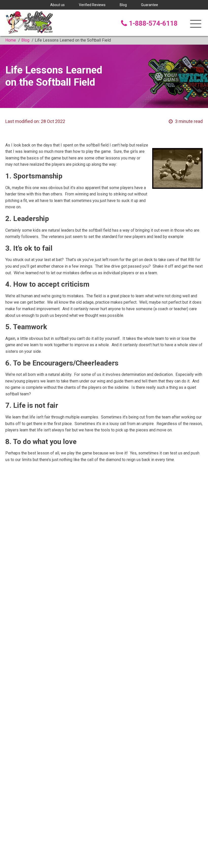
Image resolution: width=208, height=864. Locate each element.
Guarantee (149, 5)
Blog (123, 5)
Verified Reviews (92, 5)
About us (57, 5)
